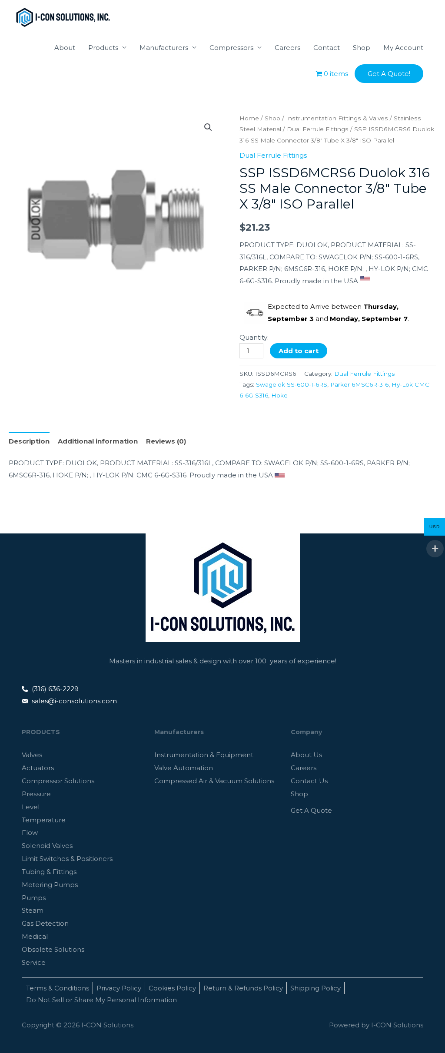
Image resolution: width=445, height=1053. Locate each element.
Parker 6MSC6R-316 (359, 384)
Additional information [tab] (98, 441)
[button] (389, 73)
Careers (287, 47)
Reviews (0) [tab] (166, 441)
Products (103, 47)
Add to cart (299, 351)
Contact (326, 47)
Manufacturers (163, 47)
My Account (403, 47)
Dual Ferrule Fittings (318, 129)
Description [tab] (29, 441)
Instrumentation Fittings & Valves (337, 118)
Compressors (231, 47)
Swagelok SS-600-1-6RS (291, 384)
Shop (361, 47)
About (64, 47)
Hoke (279, 395)
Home (249, 118)
